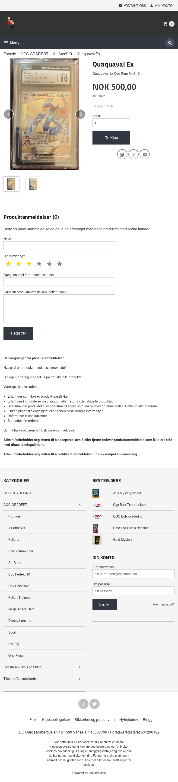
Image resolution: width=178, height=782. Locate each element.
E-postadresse (103, 566)
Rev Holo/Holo (18, 585)
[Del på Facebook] (133, 154)
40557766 (98, 732)
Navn (7, 238)
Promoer (14, 516)
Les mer (91, 760)
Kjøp (114, 137)
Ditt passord (101, 584)
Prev (13, 113)
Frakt (33, 719)
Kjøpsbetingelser (56, 719)
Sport (12, 632)
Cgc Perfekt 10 (19, 574)
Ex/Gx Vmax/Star (20, 551)
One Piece (16, 655)
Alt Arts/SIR (16, 527)
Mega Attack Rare (21, 609)
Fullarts (13, 539)
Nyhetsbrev (128, 719)
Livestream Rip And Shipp (22, 667)
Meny (14, 42)
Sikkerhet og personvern (95, 719)
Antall (96, 115)
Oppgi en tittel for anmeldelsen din (28, 274)
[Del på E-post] (145, 154)
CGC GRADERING (17, 493)
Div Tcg (13, 643)
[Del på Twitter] (122, 154)
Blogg (148, 719)
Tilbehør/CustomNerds (20, 678)
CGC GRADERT (15, 504)
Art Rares (15, 562)
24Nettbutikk (97, 772)
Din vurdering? (14, 256)
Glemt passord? (164, 604)
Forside (9, 53)
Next (85, 113)
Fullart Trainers (19, 597)
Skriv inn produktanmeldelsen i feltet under (34, 292)
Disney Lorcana (19, 620)
